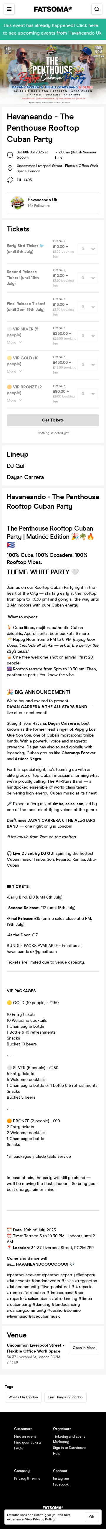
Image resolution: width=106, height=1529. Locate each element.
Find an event (25, 1436)
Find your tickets (28, 1442)
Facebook (61, 1484)
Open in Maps (84, 1348)
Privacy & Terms (27, 1478)
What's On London (23, 1397)
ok (92, 1517)
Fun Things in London (65, 1397)
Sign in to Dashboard (69, 1448)
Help (56, 1454)
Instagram (61, 1478)
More (11, 342)
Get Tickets (53, 420)
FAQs (18, 1448)
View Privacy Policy (39, 1519)
